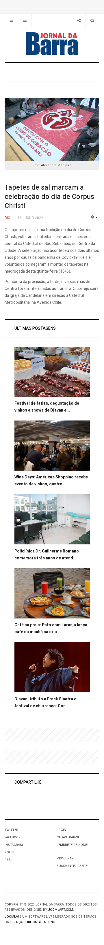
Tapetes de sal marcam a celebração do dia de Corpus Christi (49, 196)
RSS (8, 859)
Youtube (12, 852)
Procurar (65, 858)
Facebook (13, 837)
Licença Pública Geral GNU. (33, 922)
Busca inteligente (72, 865)
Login (61, 829)
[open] (11, 20)
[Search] (92, 20)
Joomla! (12, 916)
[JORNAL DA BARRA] (52, 43)
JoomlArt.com (60, 909)
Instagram (14, 844)
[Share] (79, 20)
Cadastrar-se (68, 837)
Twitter (11, 829)
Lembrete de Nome (72, 844)
